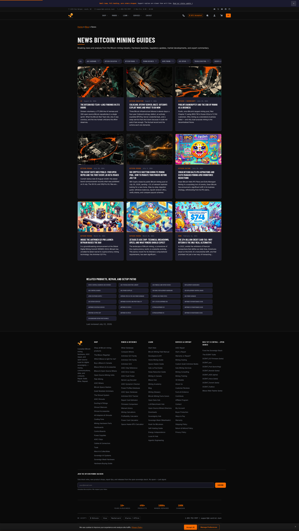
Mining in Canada (155, 376)
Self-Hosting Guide (155, 428)
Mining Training (181, 376)
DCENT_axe (207, 363)
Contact (149, 15)
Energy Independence (156, 432)
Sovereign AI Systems (102, 455)
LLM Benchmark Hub (156, 404)
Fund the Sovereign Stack (212, 350)
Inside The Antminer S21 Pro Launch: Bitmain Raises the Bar (97, 241)
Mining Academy (154, 384)
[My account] (214, 15)
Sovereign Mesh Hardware (104, 459)
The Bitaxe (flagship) (102, 355)
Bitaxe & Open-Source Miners (105, 371)
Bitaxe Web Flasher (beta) (212, 391)
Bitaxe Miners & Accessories (105, 367)
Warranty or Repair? (183, 356)
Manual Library (127, 408)
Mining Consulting (182, 372)
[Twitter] (218, 9)
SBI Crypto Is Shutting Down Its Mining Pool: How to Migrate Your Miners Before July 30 (148, 175)
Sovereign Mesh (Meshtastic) (159, 420)
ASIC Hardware (93, 61)
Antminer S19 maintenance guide (194, 301)
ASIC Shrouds (99, 399)
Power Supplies (100, 435)
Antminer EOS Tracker (129, 396)
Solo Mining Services (183, 368)
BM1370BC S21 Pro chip (94, 313)
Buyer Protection (181, 412)
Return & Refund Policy (184, 428)
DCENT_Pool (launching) (212, 367)
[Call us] (183, 15)
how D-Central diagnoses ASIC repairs (99, 285)
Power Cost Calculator (129, 420)
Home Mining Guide (155, 360)
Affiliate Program (181, 400)
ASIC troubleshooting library (129, 285)
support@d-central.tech (211, 518)
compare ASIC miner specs (160, 296)
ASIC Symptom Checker (130, 384)
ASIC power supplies (126, 290)
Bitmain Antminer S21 (159, 307)
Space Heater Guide (156, 364)
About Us (179, 384)
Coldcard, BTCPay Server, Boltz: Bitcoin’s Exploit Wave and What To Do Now (148, 106)
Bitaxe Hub (152, 380)
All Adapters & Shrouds (103, 415)
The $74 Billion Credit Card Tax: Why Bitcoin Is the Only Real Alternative (195, 241)
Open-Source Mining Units (104, 375)
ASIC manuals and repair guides (162, 285)
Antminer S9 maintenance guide (194, 313)
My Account (180, 408)
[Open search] (207, 15)
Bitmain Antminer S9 (158, 313)
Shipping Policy (181, 424)
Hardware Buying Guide (103, 463)
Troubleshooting (202, 61)
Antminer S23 (126, 364)
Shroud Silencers (100, 407)
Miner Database (127, 348)
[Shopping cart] (221, 15)
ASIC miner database (190, 296)
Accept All (190, 527)
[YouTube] (222, 9)
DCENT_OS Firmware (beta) (213, 359)
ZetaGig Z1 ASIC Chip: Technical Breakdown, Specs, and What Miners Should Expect (149, 241)
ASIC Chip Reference (129, 368)
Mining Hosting (181, 360)
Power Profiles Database (130, 388)
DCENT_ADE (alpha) (210, 375)
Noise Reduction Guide (157, 372)
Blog (87, 27)
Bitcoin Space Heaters (102, 387)
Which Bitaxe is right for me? (105, 359)
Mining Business (150, 61)
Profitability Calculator (129, 416)
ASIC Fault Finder (128, 376)
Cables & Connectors (102, 443)
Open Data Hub (154, 400)
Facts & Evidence (182, 392)
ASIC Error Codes (128, 372)
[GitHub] (229, 9)
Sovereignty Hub (154, 416)
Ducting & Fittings (101, 403)
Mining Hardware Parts (103, 423)
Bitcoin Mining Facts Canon (158, 396)
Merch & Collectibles (102, 451)
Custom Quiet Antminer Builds (186, 364)
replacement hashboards (192, 285)
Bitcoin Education (112, 61)
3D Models (179, 380)
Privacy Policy (180, 432)
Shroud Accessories (101, 411)
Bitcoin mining (131, 61)
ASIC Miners (99, 383)
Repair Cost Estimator (129, 400)
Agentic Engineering (156, 440)
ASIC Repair (184, 61)
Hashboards (98, 427)
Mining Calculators (128, 412)
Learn (125, 15)
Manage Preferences (209, 527)
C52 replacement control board (194, 290)
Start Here (152, 348)
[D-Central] (70, 15)
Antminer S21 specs (126, 307)
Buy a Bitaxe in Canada (103, 363)
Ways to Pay (180, 416)
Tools (96, 447)
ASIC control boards (94, 290)
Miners (114, 15)
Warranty (178, 420)
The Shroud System (101, 395)
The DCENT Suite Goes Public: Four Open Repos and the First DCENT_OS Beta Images (99, 173)
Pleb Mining (98, 379)
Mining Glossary (154, 392)
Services (136, 15)
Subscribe (220, 485)
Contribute (179, 396)
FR (228, 15)
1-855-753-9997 (191, 518)
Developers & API (155, 356)
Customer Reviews (182, 388)
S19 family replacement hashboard (163, 290)
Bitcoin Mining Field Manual (158, 352)
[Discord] (214, 9)
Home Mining (168, 61)
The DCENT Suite (209, 355)
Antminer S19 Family (129, 360)
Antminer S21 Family (129, 356)
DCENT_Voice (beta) (210, 379)
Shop (104, 15)
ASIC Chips (98, 439)
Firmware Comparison (129, 404)
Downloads (152, 412)
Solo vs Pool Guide (155, 368)
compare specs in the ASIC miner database (132, 296)
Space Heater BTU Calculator (132, 424)
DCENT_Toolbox (209, 387)
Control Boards (99, 431)
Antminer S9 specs (126, 313)
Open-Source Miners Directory (160, 408)
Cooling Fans (99, 419)
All (81, 61)
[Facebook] (225, 9)
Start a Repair (180, 352)
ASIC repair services (94, 301)
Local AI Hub (153, 436)
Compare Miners (127, 352)
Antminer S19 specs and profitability (131, 301)
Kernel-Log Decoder (129, 380)
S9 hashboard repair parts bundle (98, 318)
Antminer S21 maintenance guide (194, 307)
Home (80, 27)
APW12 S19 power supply (95, 296)
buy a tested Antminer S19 (160, 301)
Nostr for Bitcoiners (155, 424)
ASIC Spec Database (129, 392)
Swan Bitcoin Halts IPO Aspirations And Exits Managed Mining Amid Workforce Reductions (196, 175)
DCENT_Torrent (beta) (211, 383)
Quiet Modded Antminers (103, 391)
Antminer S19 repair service (96, 307)
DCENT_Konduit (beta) (211, 371)
